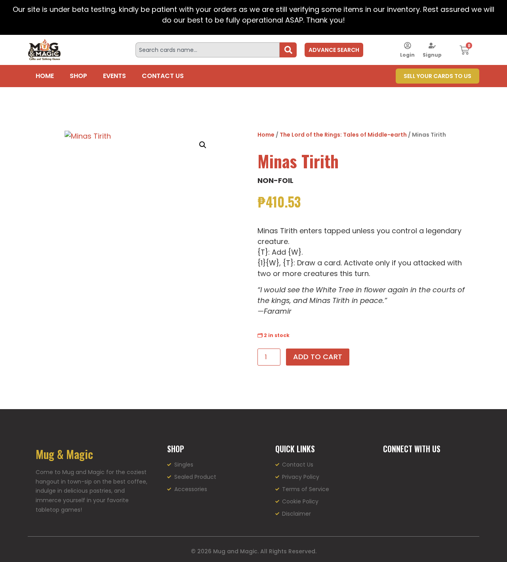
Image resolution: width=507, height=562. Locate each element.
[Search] (288, 49)
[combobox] (207, 49)
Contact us (163, 75)
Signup (432, 54)
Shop (78, 75)
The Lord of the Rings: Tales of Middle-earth (343, 135)
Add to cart (317, 357)
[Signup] (432, 45)
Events (114, 75)
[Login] (407, 45)
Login (407, 54)
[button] (203, 145)
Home (45, 75)
